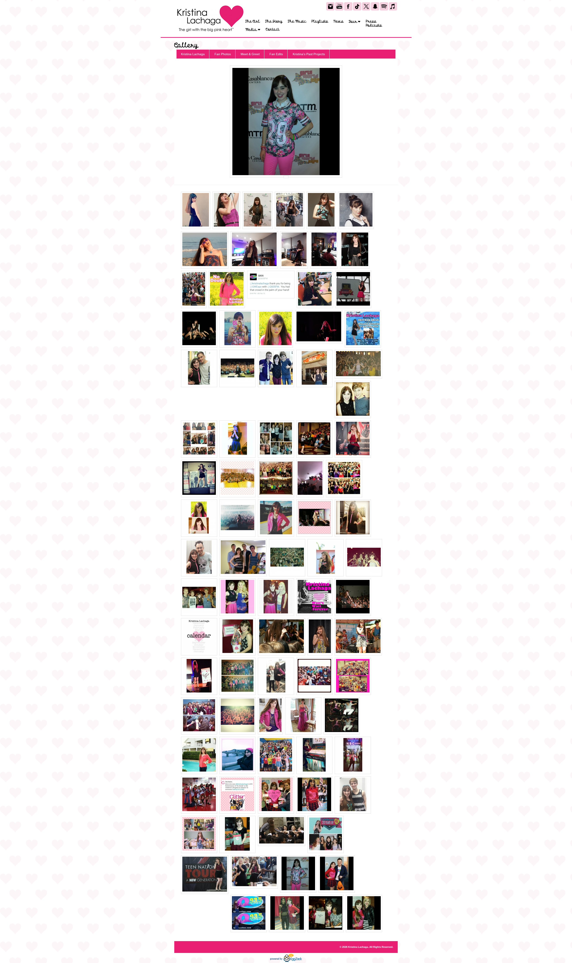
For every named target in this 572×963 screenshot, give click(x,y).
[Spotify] (384, 6)
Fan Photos (222, 54)
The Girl (252, 21)
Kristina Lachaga (193, 54)
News (338, 21)
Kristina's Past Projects (309, 54)
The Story (273, 21)
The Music (297, 21)
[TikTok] (357, 6)
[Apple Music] (393, 6)
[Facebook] (348, 6)
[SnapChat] (375, 6)
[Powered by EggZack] (286, 961)
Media (251, 29)
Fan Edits (276, 54)
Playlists (319, 21)
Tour (353, 21)
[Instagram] (330, 6)
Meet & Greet (250, 54)
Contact (272, 29)
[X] (366, 6)
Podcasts (374, 25)
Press (371, 21)
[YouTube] (339, 6)
